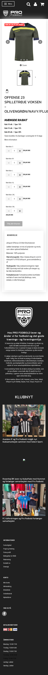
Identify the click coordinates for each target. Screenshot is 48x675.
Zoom (24, 65)
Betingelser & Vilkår (9, 556)
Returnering (7, 559)
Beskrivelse (12, 235)
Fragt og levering (8, 549)
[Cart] (42, 4)
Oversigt (6, 567)
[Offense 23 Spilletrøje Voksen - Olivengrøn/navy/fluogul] (24, 42)
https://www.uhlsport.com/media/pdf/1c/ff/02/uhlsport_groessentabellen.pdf (23, 259)
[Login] (35, 4)
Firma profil (7, 552)
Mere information (10, 140)
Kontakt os (6, 563)
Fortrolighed (7, 545)
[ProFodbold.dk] (24, 13)
